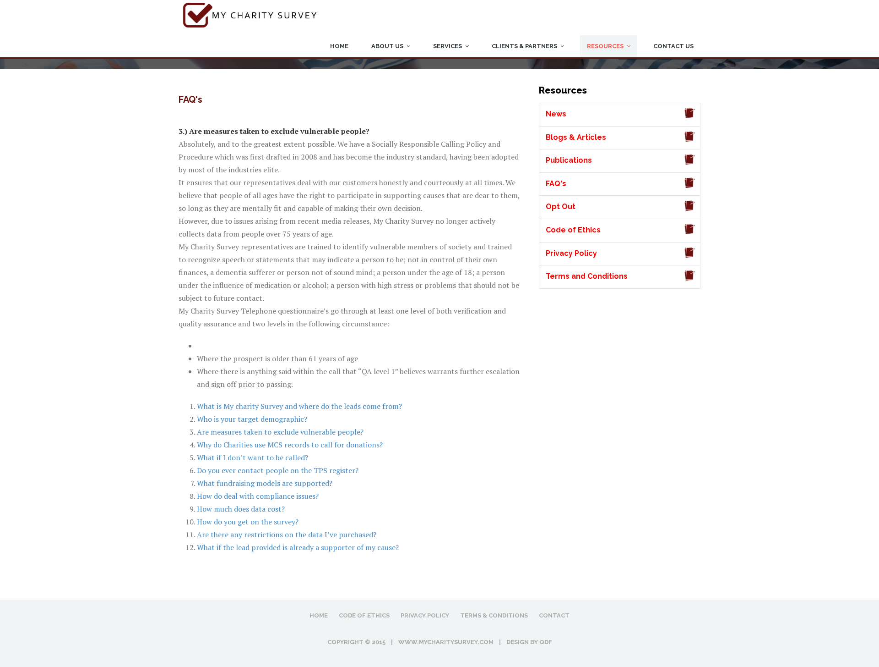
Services (447, 46)
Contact (554, 615)
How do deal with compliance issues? (258, 496)
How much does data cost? (241, 509)
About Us (387, 46)
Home (339, 46)
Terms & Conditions (494, 615)
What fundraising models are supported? (264, 483)
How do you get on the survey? (247, 522)
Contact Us (673, 46)
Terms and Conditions (587, 276)
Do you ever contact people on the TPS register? (277, 470)
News (556, 114)
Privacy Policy (571, 253)
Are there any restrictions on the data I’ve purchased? (286, 534)
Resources (605, 46)
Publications (569, 160)
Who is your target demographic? (252, 419)
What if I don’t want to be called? (252, 457)
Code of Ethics (573, 230)
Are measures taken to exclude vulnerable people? (280, 432)
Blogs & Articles (576, 137)
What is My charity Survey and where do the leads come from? (299, 406)
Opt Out (560, 206)
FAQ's (556, 183)
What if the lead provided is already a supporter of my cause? (298, 547)
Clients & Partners (524, 46)
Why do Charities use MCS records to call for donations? (290, 445)
